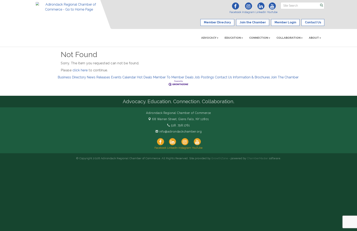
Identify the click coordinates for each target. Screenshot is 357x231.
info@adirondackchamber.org (180, 131)
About (314, 37)
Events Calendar (123, 77)
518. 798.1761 (180, 125)
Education (233, 37)
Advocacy (208, 37)
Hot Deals (144, 77)
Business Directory (72, 77)
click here (80, 70)
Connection (258, 37)
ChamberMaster (257, 158)
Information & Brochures (251, 77)
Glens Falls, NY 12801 (180, 119)
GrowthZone (219, 158)
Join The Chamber (285, 77)
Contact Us (223, 77)
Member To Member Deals (173, 77)
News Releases (98, 77)
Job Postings (204, 77)
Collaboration (288, 37)
